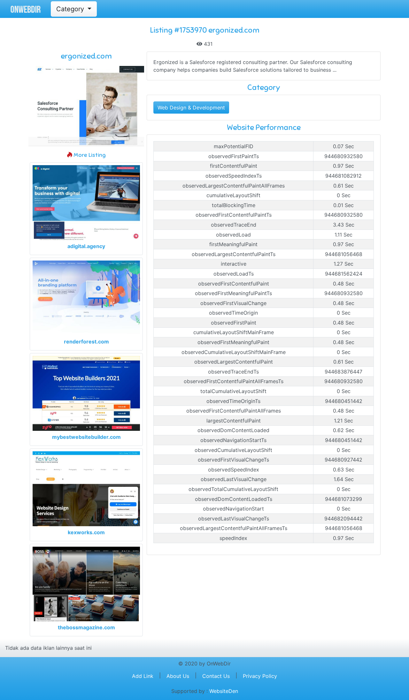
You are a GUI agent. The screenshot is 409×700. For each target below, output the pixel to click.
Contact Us (216, 676)
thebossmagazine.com (86, 627)
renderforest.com (86, 341)
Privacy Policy (260, 676)
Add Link (142, 676)
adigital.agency (86, 246)
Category (71, 9)
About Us (177, 676)
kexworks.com (86, 532)
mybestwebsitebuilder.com (86, 437)
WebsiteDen (223, 691)
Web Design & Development (191, 107)
